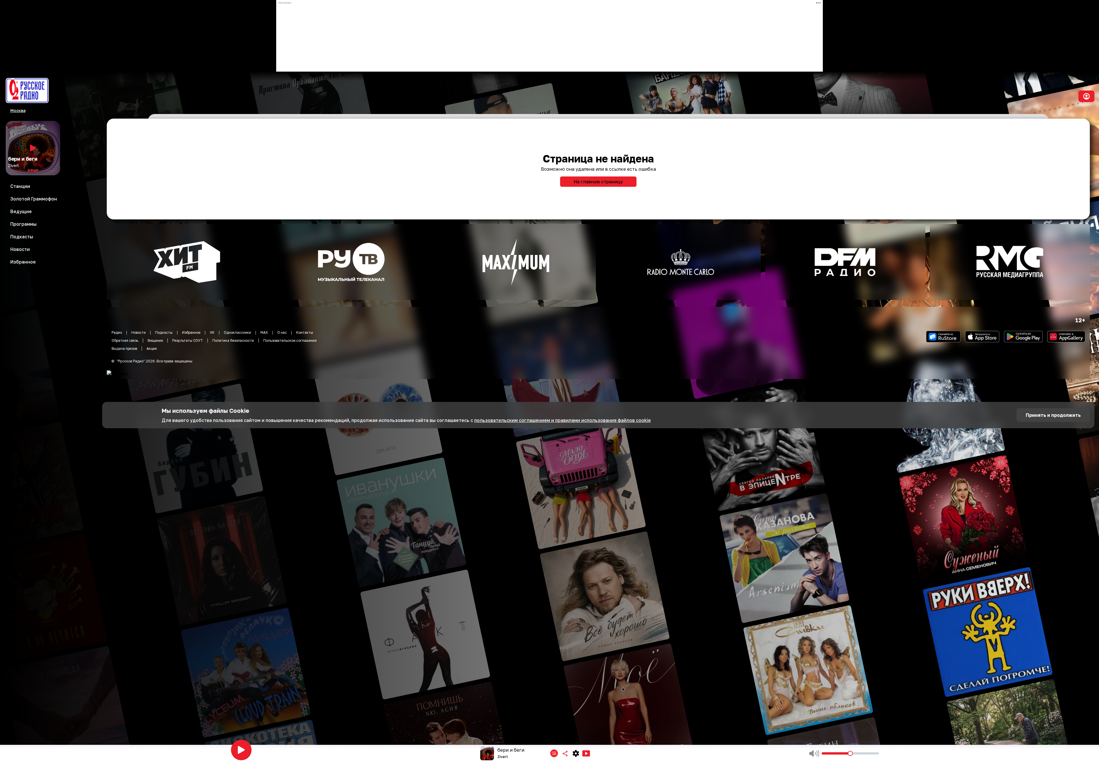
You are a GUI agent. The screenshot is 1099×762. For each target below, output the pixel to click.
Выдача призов (124, 348)
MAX (264, 332)
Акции (152, 348)
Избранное (191, 332)
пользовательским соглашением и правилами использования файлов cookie (562, 420)
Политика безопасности (233, 340)
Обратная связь (125, 340)
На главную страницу (598, 181)
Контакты (304, 332)
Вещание (155, 340)
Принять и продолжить (1053, 415)
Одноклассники (237, 332)
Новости (138, 332)
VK (212, 332)
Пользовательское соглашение (290, 340)
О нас (282, 332)
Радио (117, 332)
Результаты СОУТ (187, 340)
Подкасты (164, 332)
